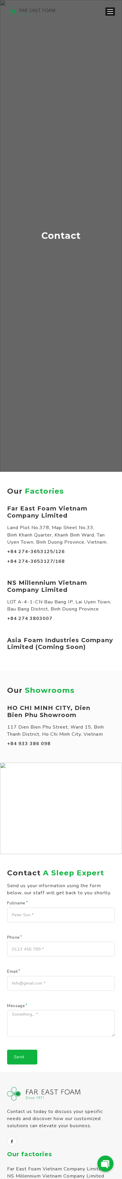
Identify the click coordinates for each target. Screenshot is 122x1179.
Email (12, 971)
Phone (13, 937)
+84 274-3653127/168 (36, 561)
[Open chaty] (105, 1164)
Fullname (16, 903)
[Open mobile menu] (110, 11)
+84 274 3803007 (29, 618)
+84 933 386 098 (29, 743)
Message (16, 1006)
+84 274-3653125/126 (36, 551)
